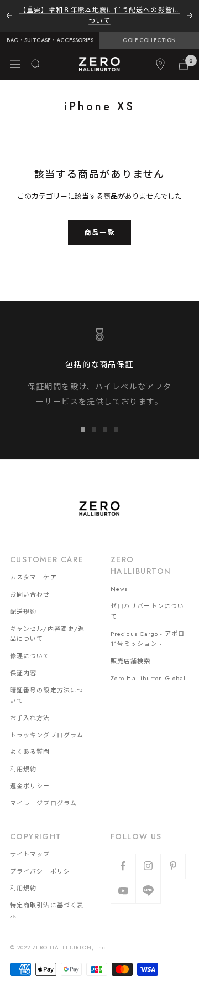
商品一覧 (99, 233)
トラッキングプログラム (46, 735)
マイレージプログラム (43, 803)
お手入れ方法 (30, 717)
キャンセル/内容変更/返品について (47, 634)
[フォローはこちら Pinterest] (172, 866)
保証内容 (23, 673)
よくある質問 (30, 751)
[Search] (36, 64)
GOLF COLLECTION (149, 40)
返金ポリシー (30, 786)
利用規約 (23, 768)
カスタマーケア (33, 577)
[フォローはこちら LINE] (147, 891)
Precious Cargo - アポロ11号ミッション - (148, 639)
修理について (30, 655)
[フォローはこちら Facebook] (123, 866)
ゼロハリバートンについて (147, 611)
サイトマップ (30, 854)
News (119, 588)
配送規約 (23, 611)
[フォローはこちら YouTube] (123, 891)
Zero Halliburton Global (148, 678)
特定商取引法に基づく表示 (46, 910)
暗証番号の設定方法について (46, 695)
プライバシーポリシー (43, 871)
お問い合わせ (30, 594)
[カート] (183, 64)
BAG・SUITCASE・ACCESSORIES (50, 40)
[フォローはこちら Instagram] (147, 866)
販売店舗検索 (131, 660)
